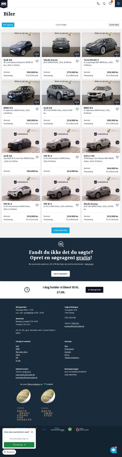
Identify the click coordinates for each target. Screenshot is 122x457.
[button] (104, 3)
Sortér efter (114, 25)
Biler (66, 346)
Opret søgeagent (60, 274)
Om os (67, 355)
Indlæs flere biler (60, 230)
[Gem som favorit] (37, 61)
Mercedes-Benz (22, 352)
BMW (18, 349)
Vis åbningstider (94, 290)
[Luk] (32, 432)
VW (17, 358)
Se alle (18, 360)
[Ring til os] (98, 3)
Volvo (18, 355)
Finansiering (69, 349)
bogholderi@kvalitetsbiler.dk (26, 377)
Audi (17, 346)
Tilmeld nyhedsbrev (72, 358)
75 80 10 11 (26, 372)
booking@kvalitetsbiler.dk (74, 326)
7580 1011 (75, 323)
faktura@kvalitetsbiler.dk (25, 375)
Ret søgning (8, 25)
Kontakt (68, 352)
